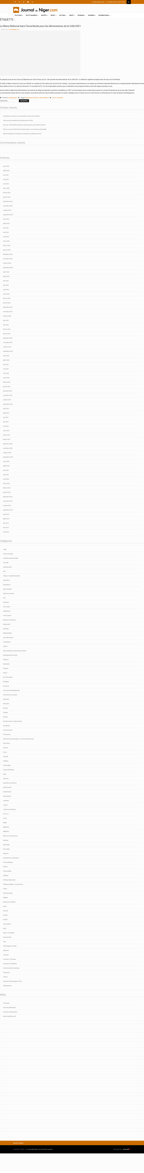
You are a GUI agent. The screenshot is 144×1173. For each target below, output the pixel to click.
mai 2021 (6, 422)
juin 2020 (6, 470)
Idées (4, 774)
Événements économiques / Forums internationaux (18, 739)
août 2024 (6, 272)
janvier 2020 (6, 492)
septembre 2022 (8, 351)
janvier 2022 (6, 386)
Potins (5, 888)
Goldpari (5, 761)
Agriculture (6, 580)
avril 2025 (6, 236)
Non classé (6, 849)
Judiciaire (6, 800)
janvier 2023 (6, 333)
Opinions (81, 15)
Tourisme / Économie (9, 959)
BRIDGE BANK (7, 633)
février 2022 (6, 382)
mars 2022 (6, 377)
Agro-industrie (7, 589)
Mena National (44, 97)
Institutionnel (7, 792)
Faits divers (6, 743)
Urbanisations (7, 985)
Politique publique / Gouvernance (13, 884)
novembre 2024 (8, 259)
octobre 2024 (7, 263)
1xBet (5, 549)
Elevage (5, 708)
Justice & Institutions (9, 809)
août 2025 (6, 219)
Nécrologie (6, 844)
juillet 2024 (6, 276)
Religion (5, 897)
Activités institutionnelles (10, 558)
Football (10, 97)
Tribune (5, 977)
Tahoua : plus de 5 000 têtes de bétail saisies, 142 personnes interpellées (24, 129)
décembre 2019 (7, 496)
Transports (6, 972)
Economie (6, 686)
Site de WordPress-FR (9, 1016)
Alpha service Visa (8, 593)
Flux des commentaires (10, 1012)
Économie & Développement (11, 690)
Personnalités (7, 871)
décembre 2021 (7, 391)
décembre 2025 (7, 201)
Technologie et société (9, 946)
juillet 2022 (6, 360)
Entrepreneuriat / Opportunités (12, 721)
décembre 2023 (7, 307)
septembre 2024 (8, 267)
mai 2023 (6, 325)
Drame (5, 673)
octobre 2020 (7, 452)
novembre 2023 (8, 311)
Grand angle (6, 765)
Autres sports (7, 615)
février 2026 (6, 192)
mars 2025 (6, 241)
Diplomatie (6, 664)
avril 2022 (6, 373)
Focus (5, 752)
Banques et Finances (9, 620)
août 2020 (6, 461)
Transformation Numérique (11, 968)
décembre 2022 (7, 338)
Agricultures (6, 584)
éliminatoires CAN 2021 (32, 97)
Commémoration (8, 637)
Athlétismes (6, 611)
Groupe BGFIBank (8, 770)
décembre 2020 (7, 444)
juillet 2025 (6, 223)
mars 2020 (6, 483)
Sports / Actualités (8, 933)
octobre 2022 (7, 347)
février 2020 (6, 488)
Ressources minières (9, 902)
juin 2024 (6, 281)
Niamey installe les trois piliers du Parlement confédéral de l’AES (22, 133)
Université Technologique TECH (12, 981)
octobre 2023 (7, 316)
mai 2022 (6, 369)
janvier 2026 (6, 197)
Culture (62, 15)
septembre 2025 (8, 214)
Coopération (7, 642)
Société (44, 15)
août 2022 (6, 355)
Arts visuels (6, 606)
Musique (5, 840)
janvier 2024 (6, 303)
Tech (4, 941)
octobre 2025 (7, 210)
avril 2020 (6, 479)
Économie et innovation (10, 695)
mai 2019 (6, 527)
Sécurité (5, 911)
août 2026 (6, 166)
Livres (5, 818)
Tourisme (6, 955)
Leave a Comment (57, 98)
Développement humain (10, 655)
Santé (71, 15)
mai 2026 (6, 179)
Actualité (5, 562)
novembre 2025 (8, 206)
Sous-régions (7, 924)
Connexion (6, 1003)
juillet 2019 (6, 519)
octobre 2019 (7, 505)
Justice (5, 805)
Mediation (6, 827)
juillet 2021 (6, 413)
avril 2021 (6, 426)
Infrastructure (7, 787)
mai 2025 (6, 232)
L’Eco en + (6, 814)
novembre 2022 (8, 342)
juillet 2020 (6, 466)
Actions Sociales (8, 554)
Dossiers (91, 15)
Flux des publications (9, 1007)
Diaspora (6, 659)
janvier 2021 (6, 439)
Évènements (6, 734)
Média (5, 822)
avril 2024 (6, 289)
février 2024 (6, 298)
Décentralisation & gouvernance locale (14, 651)
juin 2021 (6, 417)
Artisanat (6, 602)
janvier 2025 (6, 250)
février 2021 (6, 435)
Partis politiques (8, 862)
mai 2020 (6, 474)
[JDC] (35, 10)
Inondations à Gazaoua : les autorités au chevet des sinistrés (21, 116)
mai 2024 (6, 285)
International (103, 15)
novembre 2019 (8, 501)
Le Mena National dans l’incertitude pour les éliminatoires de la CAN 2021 (40, 26)
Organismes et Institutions (11, 858)
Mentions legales (18, 1143)
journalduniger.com (34, 1149)
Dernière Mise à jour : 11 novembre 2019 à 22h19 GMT (108, 2)
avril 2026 (6, 184)
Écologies (6, 681)
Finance (5, 747)
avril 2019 (6, 532)
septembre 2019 (8, 510)
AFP (4, 571)
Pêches (5, 866)
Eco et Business (31, 15)
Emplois (5, 712)
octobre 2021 (7, 400)
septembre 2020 (8, 457)
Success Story (7, 937)
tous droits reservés (46, 1149)
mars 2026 (6, 188)
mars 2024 (6, 294)
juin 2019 (6, 523)
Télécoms (6, 950)
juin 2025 (6, 228)
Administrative (7, 567)
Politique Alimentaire (9, 880)
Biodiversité (6, 624)
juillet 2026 (6, 170)
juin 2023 (6, 320)
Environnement (7, 730)
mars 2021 (6, 430)
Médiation (6, 831)
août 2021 (6, 408)
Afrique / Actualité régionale (11, 576)
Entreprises (6, 725)
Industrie (5, 778)
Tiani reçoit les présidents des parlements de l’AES (18, 120)
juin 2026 (6, 175)
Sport (53, 15)
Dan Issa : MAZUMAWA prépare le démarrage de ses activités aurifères (24, 125)
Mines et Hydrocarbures (10, 836)
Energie (5, 717)
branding (6, 628)
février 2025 (6, 245)
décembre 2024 (7, 254)
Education (6, 699)
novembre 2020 (8, 448)
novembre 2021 (8, 395)
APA (4, 598)
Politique (18, 15)
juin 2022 (6, 364)
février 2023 (6, 329)
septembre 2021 (8, 404)
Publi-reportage (7, 893)
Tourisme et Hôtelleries (10, 963)
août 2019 (6, 514)
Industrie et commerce (10, 783)
